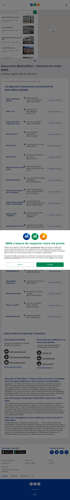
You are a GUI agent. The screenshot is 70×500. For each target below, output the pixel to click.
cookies (51, 258)
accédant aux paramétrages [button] (12, 258)
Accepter (50, 264)
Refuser (20, 264)
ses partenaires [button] (35, 247)
